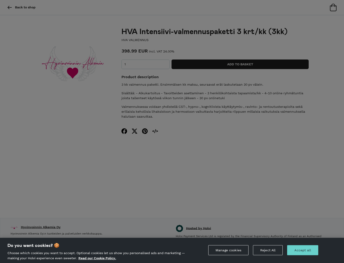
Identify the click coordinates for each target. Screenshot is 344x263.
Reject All (267, 250)
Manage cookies (228, 250)
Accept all (302, 250)
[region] (172, 250)
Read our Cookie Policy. (97, 258)
